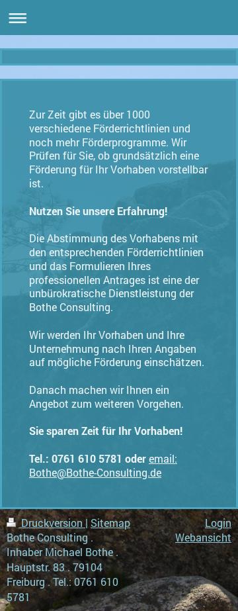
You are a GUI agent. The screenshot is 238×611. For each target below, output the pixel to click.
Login (218, 523)
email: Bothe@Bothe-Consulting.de (103, 465)
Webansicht (203, 537)
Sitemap (110, 523)
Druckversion (52, 523)
